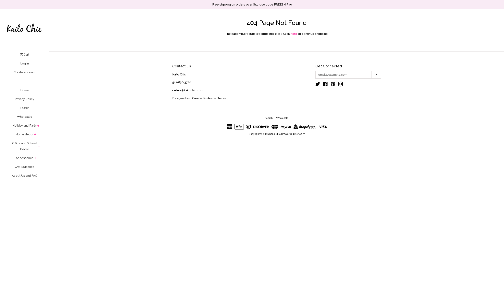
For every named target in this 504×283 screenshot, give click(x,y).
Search (24, 108)
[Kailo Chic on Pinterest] (333, 85)
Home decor (24, 134)
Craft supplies (24, 167)
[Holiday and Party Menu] (38, 126)
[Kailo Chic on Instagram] (340, 85)
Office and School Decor (24, 146)
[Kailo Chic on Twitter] (317, 85)
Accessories (24, 158)
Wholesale (24, 117)
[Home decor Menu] (35, 134)
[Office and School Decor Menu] (39, 146)
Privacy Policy (24, 99)
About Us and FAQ (24, 175)
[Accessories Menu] (35, 158)
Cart (26, 54)
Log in (24, 63)
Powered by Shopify (293, 134)
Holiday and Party (24, 125)
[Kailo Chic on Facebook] (325, 85)
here (294, 34)
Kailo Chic (275, 134)
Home (24, 90)
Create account (25, 72)
